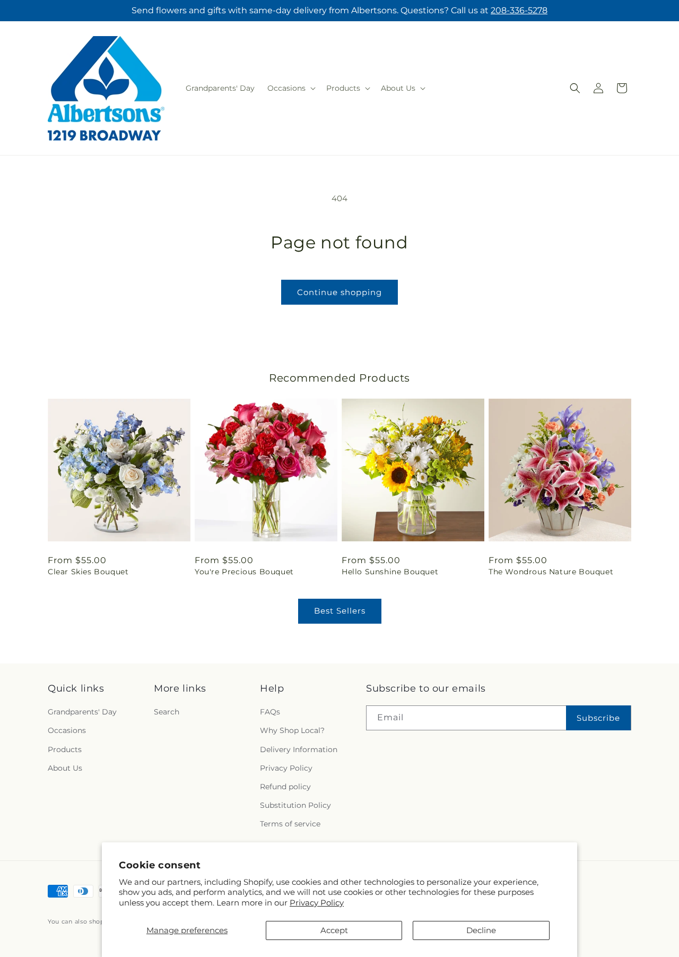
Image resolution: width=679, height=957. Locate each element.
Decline (481, 930)
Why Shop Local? (292, 731)
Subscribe (598, 718)
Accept (334, 930)
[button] (290, 88)
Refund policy (285, 786)
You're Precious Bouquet (244, 571)
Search (166, 712)
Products (65, 749)
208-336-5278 (519, 10)
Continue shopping (339, 292)
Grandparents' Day (82, 712)
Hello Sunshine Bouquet (390, 571)
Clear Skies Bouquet (88, 571)
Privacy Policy (317, 903)
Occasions (67, 731)
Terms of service (290, 824)
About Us (65, 768)
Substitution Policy (295, 805)
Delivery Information (298, 749)
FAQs (270, 712)
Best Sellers (339, 611)
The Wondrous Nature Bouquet (551, 571)
